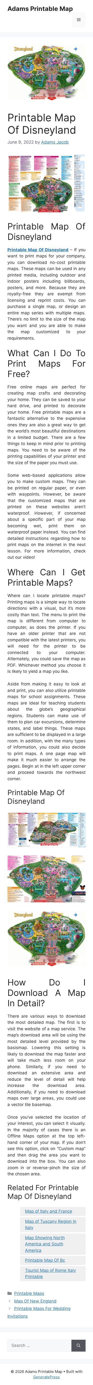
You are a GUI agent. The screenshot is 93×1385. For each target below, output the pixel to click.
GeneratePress (46, 1377)
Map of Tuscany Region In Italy (50, 1224)
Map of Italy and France (48, 1211)
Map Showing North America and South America (45, 1244)
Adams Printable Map (40, 8)
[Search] (78, 1346)
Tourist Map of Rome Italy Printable (50, 1273)
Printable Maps (29, 1293)
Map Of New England (35, 1301)
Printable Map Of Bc (45, 1260)
